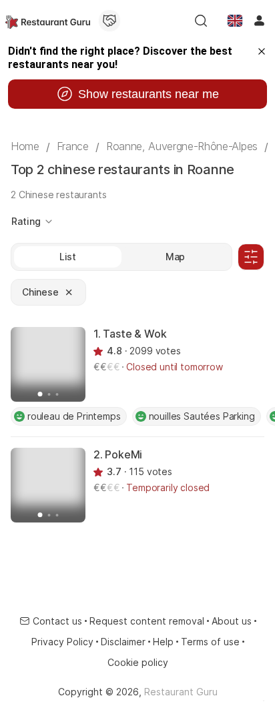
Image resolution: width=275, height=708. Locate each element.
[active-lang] (235, 20)
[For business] (109, 20)
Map (176, 256)
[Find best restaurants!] (47, 20)
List (67, 256)
